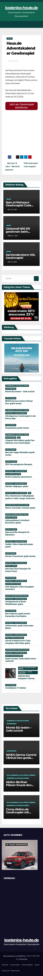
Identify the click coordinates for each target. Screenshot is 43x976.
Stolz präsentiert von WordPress (14, 956)
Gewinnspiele (15, 965)
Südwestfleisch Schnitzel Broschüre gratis (17, 521)
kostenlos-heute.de (21, 8)
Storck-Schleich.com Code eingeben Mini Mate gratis (17, 642)
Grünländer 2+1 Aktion (15, 688)
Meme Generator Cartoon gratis (20, 508)
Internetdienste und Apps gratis (17, 505)
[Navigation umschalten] (39, 24)
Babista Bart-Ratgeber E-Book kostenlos (26, 678)
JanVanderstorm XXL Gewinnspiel (20, 256)
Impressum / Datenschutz (11, 971)
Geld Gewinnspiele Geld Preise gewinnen (21, 775)
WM (19, 437)
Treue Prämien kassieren (14, 637)
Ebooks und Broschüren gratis (17, 514)
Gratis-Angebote (27, 965)
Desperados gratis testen (17, 428)
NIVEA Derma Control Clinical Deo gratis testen (19, 402)
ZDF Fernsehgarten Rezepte (18, 464)
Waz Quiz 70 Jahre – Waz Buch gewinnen (12, 166)
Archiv (9, 38)
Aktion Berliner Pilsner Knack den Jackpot (19, 785)
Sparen (37, 965)
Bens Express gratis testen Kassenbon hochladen (17, 614)
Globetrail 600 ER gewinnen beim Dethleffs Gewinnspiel (21, 231)
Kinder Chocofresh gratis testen (20, 556)
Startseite (5, 965)
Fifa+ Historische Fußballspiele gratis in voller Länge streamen (20, 497)
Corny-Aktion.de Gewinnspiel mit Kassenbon (17, 812)
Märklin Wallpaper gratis (16, 486)
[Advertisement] (21, 133)
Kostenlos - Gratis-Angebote (16, 413)
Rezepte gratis (11, 461)
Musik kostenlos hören (14, 655)
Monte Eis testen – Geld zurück (19, 391)
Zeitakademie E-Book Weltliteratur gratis (15, 602)
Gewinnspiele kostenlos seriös (17, 385)
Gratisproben (11, 388)
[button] (35, 24)
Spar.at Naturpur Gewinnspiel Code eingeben (18, 205)
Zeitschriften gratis (13, 474)
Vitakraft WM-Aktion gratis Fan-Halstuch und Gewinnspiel (20, 441)
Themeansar (23, 959)
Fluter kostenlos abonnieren (18, 477)
